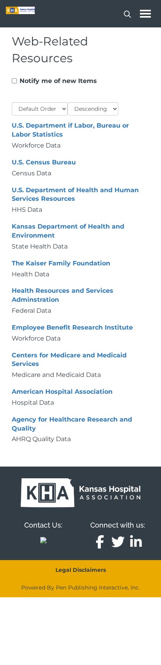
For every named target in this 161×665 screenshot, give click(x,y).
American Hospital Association (62, 391)
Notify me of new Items (58, 81)
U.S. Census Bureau (44, 162)
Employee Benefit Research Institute (72, 327)
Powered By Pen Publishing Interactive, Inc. (80, 587)
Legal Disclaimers (80, 569)
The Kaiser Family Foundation (61, 263)
